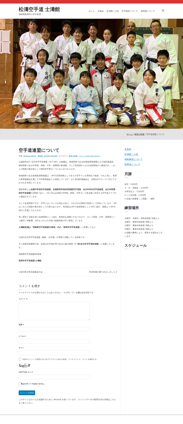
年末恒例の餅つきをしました (102, 272)
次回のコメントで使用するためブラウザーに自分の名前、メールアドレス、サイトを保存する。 (60, 359)
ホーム (92, 11)
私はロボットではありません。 (33, 384)
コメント (23, 299)
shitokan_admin (29, 156)
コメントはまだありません (89, 156)
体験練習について (133, 159)
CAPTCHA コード (26, 372)
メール (22, 336)
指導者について (149, 11)
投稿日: (48, 156)
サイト (21, 348)
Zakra (105, 419)
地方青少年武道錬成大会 (31, 272)
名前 (21, 324)
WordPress (116, 419)
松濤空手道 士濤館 (39, 9)
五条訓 (101, 11)
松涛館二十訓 (113, 11)
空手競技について (130, 11)
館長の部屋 (73, 156)
